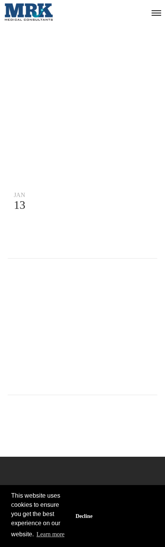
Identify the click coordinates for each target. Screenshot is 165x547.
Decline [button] (84, 516)
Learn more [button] (50, 534)
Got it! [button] (127, 516)
